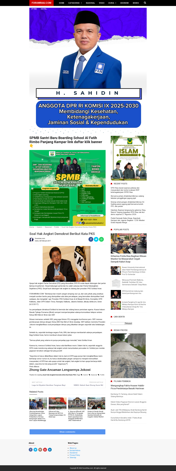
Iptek (34, 9)
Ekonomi (124, 3)
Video (101, 3)
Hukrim (85, 375)
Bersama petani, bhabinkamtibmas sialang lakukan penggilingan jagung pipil (127, 197)
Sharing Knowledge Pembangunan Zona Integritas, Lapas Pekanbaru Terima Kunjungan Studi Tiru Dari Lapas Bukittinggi (37, 416)
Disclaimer (74, 453)
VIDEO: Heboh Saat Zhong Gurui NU (88, 385)
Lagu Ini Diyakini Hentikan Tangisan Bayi (48, 385)
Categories (74, 3)
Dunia (111, 3)
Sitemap (73, 457)
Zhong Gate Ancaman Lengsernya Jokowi (60, 370)
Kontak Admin (75, 450)
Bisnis (136, 3)
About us (73, 448)
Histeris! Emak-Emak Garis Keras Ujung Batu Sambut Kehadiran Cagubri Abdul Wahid (96, 414)
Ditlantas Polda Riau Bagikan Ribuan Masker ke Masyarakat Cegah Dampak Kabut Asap (128, 259)
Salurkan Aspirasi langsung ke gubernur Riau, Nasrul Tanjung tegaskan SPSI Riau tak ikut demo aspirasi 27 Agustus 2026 (128, 212)
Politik (102, 375)
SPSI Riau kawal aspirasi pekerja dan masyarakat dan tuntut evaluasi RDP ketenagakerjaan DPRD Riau (125, 190)
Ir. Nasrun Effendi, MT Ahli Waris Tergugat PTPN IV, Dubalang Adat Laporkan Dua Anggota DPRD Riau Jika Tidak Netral (76, 416)
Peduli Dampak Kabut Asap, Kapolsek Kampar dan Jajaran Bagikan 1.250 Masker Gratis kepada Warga (128, 220)
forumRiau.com (87, 468)
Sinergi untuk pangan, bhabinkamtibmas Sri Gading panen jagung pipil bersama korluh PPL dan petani (127, 204)
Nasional (90, 3)
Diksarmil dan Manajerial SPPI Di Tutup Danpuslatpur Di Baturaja (57, 414)
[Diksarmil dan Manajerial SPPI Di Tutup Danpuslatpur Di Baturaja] (57, 403)
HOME (61, 3)
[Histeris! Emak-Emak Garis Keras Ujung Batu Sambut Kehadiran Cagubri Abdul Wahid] (96, 403)
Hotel (44, 9)
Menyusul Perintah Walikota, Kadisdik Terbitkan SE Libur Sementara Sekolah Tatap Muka (134, 282)
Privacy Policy (75, 455)
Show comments (67, 432)
